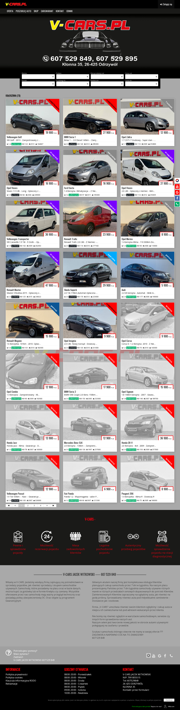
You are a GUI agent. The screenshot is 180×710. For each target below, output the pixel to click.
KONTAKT (60, 11)
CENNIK (69, 11)
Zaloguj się (167, 4)
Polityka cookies (14, 677)
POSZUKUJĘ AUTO (23, 11)
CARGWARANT (47, 11)
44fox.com (171, 706)
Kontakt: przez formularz (136, 689)
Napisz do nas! (147, 706)
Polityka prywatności (16, 674)
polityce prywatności (155, 700)
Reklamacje (11, 683)
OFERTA (10, 11)
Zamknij (169, 700)
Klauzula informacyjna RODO (21, 680)
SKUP (36, 11)
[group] (90, 42)
